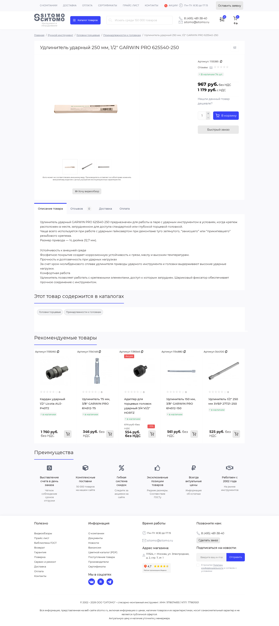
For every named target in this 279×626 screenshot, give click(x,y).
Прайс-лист (131, 5)
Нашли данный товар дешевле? (214, 101)
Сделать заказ (208, 540)
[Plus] (208, 113)
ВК (92, 582)
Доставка (69, 5)
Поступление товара (101, 557)
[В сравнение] (235, 48)
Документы (95, 538)
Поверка (40, 557)
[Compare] (70, 354)
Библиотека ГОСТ (45, 542)
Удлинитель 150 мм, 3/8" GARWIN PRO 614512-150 (180, 403)
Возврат (39, 547)
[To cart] (68, 434)
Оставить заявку (229, 5)
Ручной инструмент (60, 35)
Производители (98, 561)
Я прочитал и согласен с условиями (219, 568)
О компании (48, 5)
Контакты (151, 5)
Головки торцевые (88, 35)
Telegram (110, 582)
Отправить (235, 557)
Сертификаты (107, 5)
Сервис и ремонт (45, 561)
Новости (93, 542)
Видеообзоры (43, 533)
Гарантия (40, 552)
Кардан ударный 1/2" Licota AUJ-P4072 (52, 403)
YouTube (101, 582)
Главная (39, 35)
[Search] (110, 20)
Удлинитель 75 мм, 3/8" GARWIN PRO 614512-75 (96, 403)
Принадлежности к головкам (122, 35)
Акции (173, 5)
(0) (211, 67)
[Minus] (208, 118)
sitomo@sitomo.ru (196, 22)
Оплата (87, 5)
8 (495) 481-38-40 (195, 18)
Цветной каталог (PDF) (102, 552)
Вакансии (94, 547)
